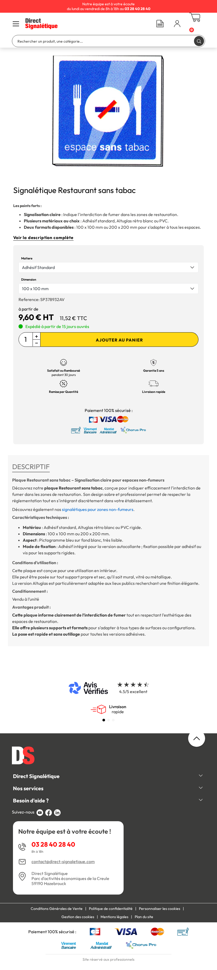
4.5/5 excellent (133, 691)
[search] (199, 41)
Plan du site (144, 916)
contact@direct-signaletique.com (63, 861)
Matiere (26, 258)
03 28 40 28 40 (53, 844)
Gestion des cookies (77, 916)
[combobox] (108, 267)
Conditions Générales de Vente (57, 908)
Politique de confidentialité (111, 908)
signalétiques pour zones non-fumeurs (97, 509)
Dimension (28, 279)
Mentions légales (114, 916)
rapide (117, 709)
